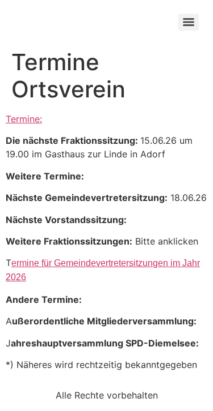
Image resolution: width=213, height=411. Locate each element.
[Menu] (188, 22)
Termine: (24, 119)
